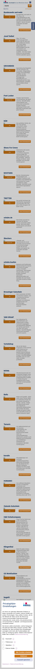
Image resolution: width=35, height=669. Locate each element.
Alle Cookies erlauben (23, 652)
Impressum (5, 664)
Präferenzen (9, 642)
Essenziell (8, 639)
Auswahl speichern (23, 660)
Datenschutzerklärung (21, 634)
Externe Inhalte (10, 648)
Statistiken (9, 645)
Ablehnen (23, 656)
